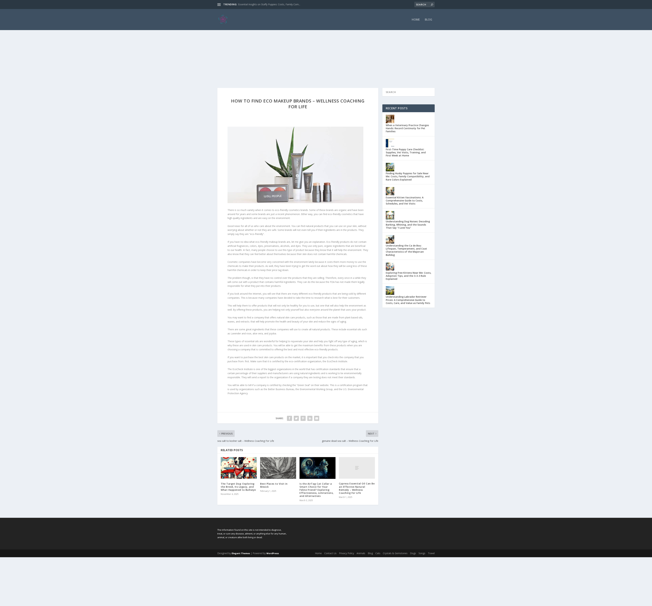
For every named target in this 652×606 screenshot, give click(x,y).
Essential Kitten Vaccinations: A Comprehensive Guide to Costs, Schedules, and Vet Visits (404, 200)
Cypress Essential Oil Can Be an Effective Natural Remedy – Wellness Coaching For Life (357, 488)
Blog (428, 19)
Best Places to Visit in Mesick (274, 485)
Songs (422, 553)
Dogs (413, 553)
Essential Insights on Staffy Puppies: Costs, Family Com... (269, 4)
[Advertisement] (326, 55)
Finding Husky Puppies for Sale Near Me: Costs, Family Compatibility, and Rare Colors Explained (408, 176)
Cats (377, 553)
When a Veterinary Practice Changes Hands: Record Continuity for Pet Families (407, 128)
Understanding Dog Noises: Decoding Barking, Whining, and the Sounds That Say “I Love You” (408, 224)
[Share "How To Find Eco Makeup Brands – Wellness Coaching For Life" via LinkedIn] (309, 418)
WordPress (272, 553)
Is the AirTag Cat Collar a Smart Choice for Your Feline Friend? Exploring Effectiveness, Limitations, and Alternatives (317, 490)
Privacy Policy (346, 553)
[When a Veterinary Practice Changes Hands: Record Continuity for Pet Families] (390, 119)
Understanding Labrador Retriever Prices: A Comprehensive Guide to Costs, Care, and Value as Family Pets (408, 299)
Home (416, 19)
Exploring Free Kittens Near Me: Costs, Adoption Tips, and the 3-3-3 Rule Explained (408, 275)
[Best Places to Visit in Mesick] (278, 468)
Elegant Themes (241, 553)
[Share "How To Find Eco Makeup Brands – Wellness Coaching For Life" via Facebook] (289, 418)
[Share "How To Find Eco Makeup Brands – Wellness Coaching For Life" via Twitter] (296, 418)
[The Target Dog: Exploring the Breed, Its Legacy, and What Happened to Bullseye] (239, 468)
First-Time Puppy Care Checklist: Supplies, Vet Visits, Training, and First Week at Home (406, 152)
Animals (361, 553)
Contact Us (330, 553)
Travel (431, 553)
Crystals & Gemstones (395, 553)
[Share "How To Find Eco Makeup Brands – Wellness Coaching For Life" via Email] (316, 418)
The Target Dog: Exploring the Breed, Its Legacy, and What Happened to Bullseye (238, 486)
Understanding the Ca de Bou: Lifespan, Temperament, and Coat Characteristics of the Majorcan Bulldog (406, 250)
